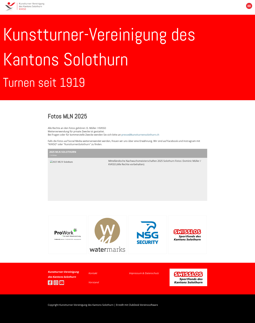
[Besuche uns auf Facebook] (50, 283)
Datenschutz (152, 273)
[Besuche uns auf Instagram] (56, 283)
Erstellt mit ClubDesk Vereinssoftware (137, 304)
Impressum (135, 273)
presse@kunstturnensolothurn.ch (140, 134)
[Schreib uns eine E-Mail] (61, 283)
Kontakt (92, 273)
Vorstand (93, 282)
